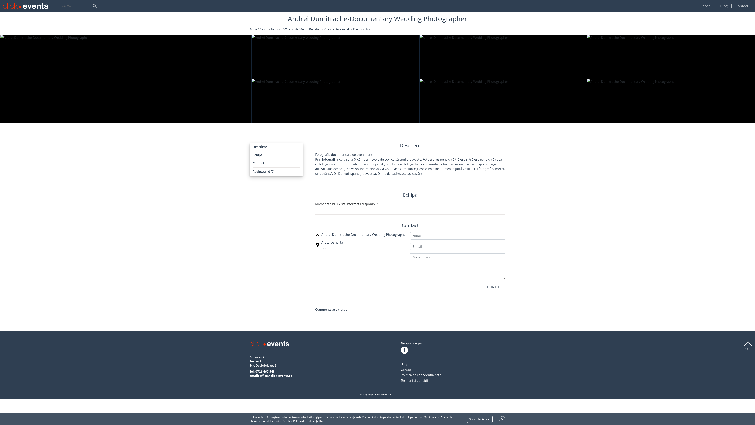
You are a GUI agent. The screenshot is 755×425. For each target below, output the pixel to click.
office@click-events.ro (276, 376)
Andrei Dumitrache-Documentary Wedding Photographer (364, 234)
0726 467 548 (265, 371)
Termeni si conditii (414, 380)
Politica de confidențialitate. (309, 421)
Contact (742, 6)
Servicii (706, 6)
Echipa (257, 155)
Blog (724, 6)
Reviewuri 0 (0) (263, 171)
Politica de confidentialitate (421, 375)
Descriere (260, 147)
